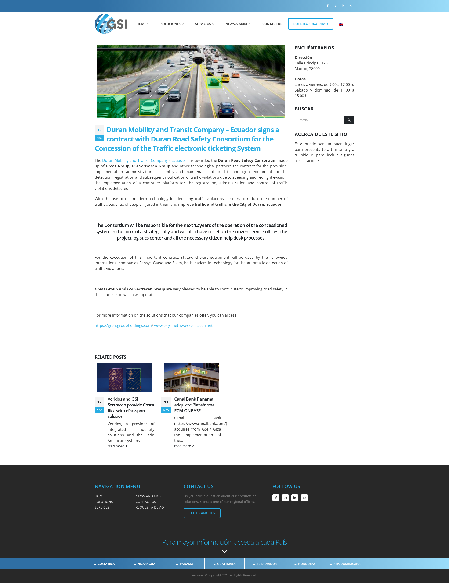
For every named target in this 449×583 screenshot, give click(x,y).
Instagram (285, 497)
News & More (236, 23)
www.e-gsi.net (166, 325)
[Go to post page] (124, 377)
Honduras (306, 564)
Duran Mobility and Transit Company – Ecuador (144, 160)
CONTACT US (146, 501)
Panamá (186, 564)
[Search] (349, 120)
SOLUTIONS (104, 501)
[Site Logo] (111, 24)
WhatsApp (304, 497)
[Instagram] (335, 6)
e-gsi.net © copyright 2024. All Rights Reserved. (224, 575)
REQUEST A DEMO (150, 507)
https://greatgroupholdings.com (123, 325)
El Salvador (267, 564)
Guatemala (226, 564)
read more (116, 446)
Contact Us (272, 23)
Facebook (275, 497)
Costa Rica (106, 564)
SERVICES (102, 507)
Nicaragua (146, 564)
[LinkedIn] (343, 6)
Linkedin (294, 497)
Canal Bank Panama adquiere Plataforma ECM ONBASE (194, 405)
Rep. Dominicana (347, 564)
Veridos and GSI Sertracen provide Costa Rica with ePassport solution (131, 408)
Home (141, 23)
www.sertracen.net (196, 325)
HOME (100, 496)
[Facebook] (327, 6)
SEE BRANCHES (202, 513)
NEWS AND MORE (149, 496)
